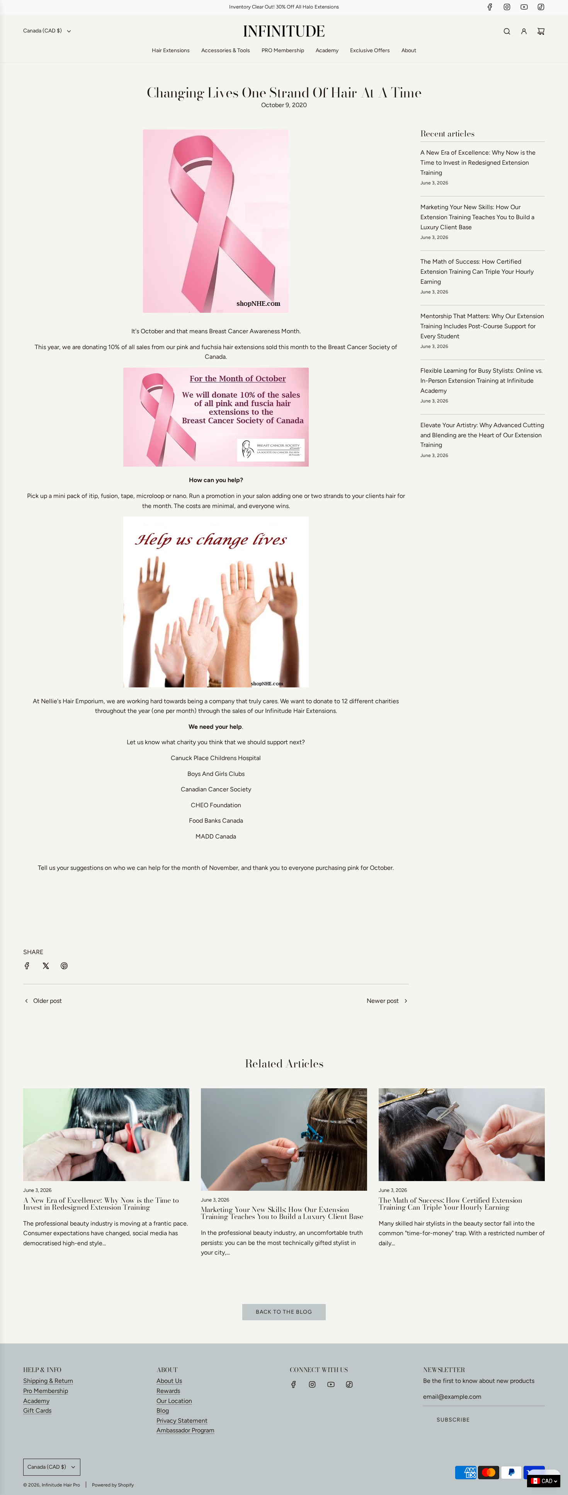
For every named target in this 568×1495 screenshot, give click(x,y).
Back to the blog (284, 1312)
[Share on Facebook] (27, 967)
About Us (169, 1380)
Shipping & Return (48, 1380)
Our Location (174, 1401)
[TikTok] (540, 7)
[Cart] (540, 31)
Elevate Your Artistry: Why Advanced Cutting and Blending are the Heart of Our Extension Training (482, 434)
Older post (47, 1000)
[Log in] (523, 31)
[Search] (506, 31)
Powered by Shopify (113, 1485)
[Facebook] (489, 7)
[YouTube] (523, 7)
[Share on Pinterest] (64, 967)
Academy (36, 1401)
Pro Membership (45, 1390)
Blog (162, 1410)
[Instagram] (506, 7)
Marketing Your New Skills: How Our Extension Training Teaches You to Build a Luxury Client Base (477, 216)
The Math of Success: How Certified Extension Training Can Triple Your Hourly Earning (477, 271)
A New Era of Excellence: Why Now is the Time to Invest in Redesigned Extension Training (478, 162)
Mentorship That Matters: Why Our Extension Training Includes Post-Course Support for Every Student (482, 325)
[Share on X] (45, 967)
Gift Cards (37, 1410)
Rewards (168, 1390)
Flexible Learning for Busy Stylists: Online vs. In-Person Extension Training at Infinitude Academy (481, 380)
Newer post (383, 1000)
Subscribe (453, 1420)
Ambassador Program (185, 1430)
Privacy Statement (181, 1420)
